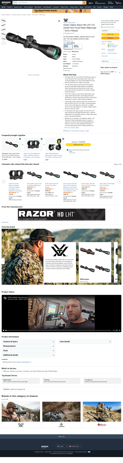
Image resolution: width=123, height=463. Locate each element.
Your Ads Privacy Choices (81, 452)
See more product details (72, 127)
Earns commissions (23, 297)
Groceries (56, 7)
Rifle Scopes (42, 14)
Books (81, 7)
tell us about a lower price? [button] (21, 362)
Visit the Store (84, 281)
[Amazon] (6, 2)
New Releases (47, 7)
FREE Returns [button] (67, 41)
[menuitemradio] (117, 330)
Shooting (24, 14)
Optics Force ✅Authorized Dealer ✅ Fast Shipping (113, 45)
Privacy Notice (48, 452)
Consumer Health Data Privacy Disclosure (63, 452)
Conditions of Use (39, 452)
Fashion (99, 7)
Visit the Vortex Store (69, 22)
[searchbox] (49, 2)
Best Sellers (38, 7)
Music (111, 7)
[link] (33, 144)
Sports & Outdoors (6, 14)
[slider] (58, 330)
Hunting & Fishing (16, 14)
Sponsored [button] (4, 399)
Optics (29, 14)
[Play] (3, 330)
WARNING (6, 389)
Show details (72, 152)
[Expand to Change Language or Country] (66, 446)
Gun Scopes (35, 14)
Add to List (105, 61)
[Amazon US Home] (44, 447)
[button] (3, 7)
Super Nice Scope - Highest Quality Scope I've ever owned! (24, 299)
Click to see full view (33, 75)
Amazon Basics (28, 7)
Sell (94, 7)
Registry (106, 7)
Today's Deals (74, 7)
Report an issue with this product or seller (77, 131)
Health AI (9, 7)
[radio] (3, 21)
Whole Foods (64, 7)
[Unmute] (120, 330)
